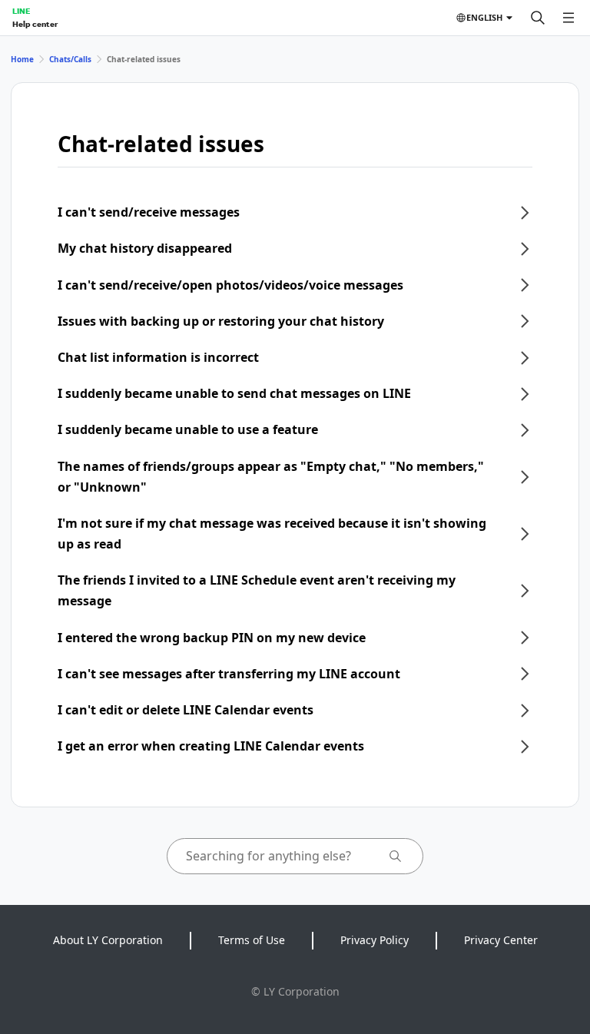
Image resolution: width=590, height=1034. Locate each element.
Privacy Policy (374, 940)
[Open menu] (568, 17)
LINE (21, 10)
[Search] (537, 17)
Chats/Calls (70, 59)
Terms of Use (251, 940)
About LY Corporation (108, 940)
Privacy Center (501, 940)
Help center (35, 23)
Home (22, 59)
